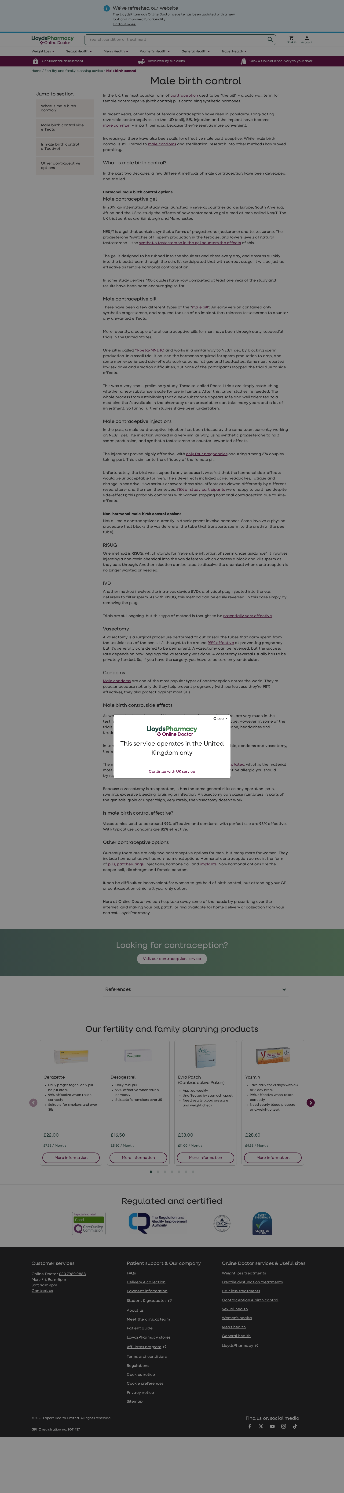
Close (218, 719)
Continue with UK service (172, 772)
